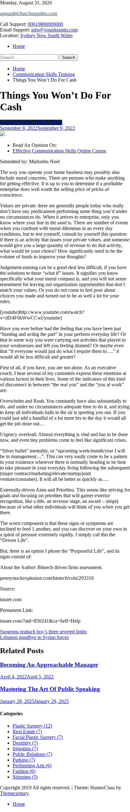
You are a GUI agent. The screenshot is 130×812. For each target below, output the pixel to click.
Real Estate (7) (27, 731)
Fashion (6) (24, 771)
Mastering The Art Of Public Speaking (50, 689)
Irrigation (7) (25, 748)
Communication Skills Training (31, 122)
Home (19, 46)
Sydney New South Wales (46, 35)
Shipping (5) (25, 777)
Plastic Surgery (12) (32, 725)
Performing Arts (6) (32, 765)
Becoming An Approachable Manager (49, 664)
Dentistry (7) (25, 743)
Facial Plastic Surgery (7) (38, 737)
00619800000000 (45, 24)
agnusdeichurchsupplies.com (28, 13)
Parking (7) (24, 760)
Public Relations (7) (32, 754)
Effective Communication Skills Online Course (59, 150)
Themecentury (14, 793)
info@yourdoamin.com (54, 29)
